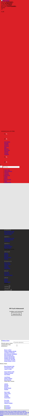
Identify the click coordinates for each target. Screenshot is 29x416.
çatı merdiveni (13, 414)
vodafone (6, 174)
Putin (5, 181)
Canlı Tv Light (8, 234)
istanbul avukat (3, 411)
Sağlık (5, 176)
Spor (5, 147)
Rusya (5, 178)
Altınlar (6, 253)
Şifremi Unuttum (8, 275)
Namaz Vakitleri (8, 246)
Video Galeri (7, 264)
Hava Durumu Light (9, 231)
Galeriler (6, 286)
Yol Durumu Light (8, 232)
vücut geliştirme (8, 171)
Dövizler (6, 254)
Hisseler (6, 256)
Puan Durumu (7, 247)
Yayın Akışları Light (9, 238)
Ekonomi (6, 146)
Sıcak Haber (7, 268)
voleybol (6, 172)
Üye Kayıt (6, 273)
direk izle (22, 412)
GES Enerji (17, 412)
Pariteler (6, 258)
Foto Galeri (7, 150)
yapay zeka (7, 169)
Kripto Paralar (7, 257)
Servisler (6, 143)
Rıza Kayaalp (7, 179)
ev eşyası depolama (9, 412)
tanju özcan (7, 175)
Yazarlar (6, 153)
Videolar (6, 151)
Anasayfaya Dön (16, 314)
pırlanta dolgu (7, 182)
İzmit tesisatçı (20, 414)
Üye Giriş (6, 272)
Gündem (6, 144)
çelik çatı (27, 412)
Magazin (6, 148)
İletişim (6, 279)
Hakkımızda (7, 282)
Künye (6, 280)
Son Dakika (7, 142)
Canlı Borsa (7, 245)
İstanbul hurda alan (4, 414)
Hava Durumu (10, 354)
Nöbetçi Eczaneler (8, 239)
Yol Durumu (9, 359)
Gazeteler (6, 154)
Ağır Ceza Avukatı (12, 411)
